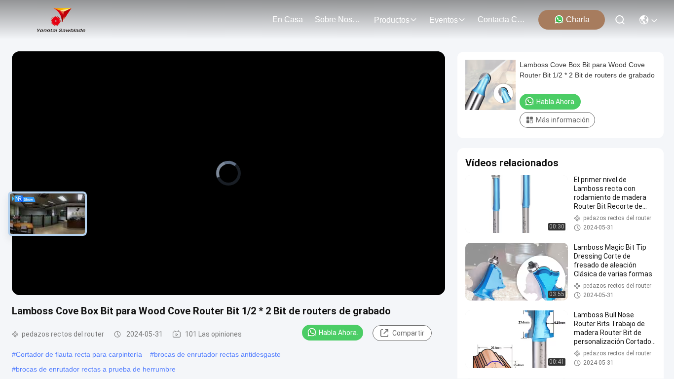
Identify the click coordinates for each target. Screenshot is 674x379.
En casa (287, 19)
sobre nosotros (338, 19)
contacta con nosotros (501, 19)
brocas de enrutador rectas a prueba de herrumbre (96, 369)
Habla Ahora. (338, 333)
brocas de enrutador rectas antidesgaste (217, 354)
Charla (578, 19)
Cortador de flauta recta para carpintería (79, 354)
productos (392, 20)
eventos (443, 20)
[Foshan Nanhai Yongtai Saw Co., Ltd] (61, 19)
